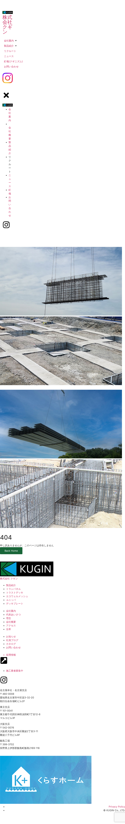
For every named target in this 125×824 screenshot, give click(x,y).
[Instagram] (4, 680)
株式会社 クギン (7, 24)
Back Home (11, 550)
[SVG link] (7, 78)
